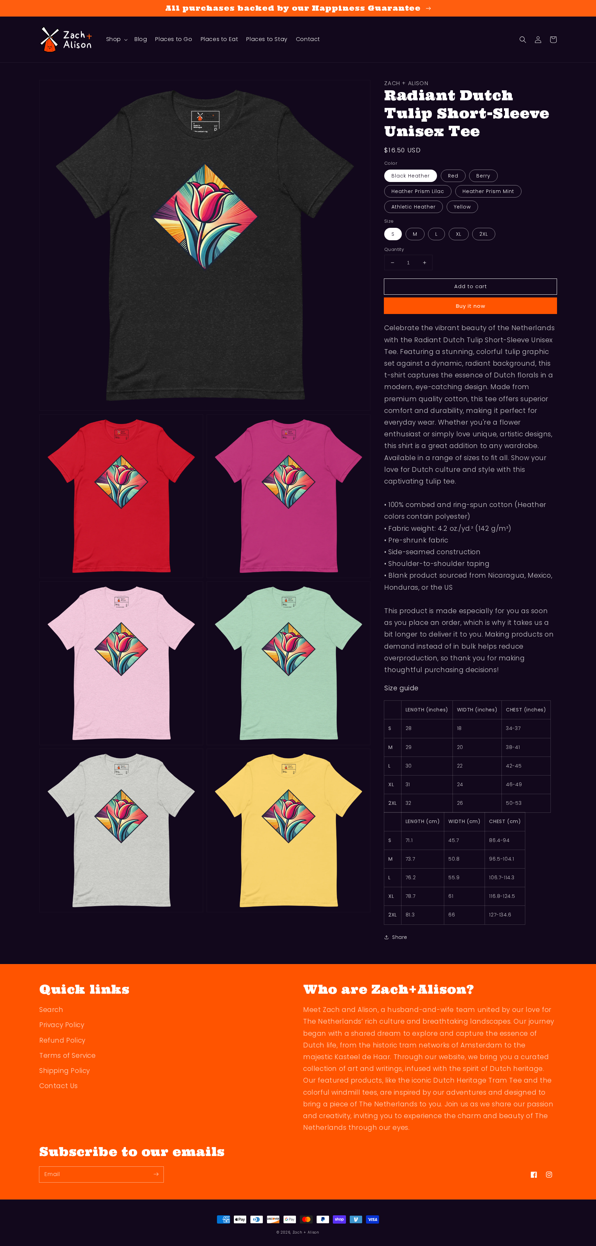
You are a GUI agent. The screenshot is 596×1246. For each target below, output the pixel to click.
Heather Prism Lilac (417, 191)
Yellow (462, 206)
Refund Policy (62, 1040)
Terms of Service (67, 1055)
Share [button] (399, 937)
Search (51, 1009)
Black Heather (410, 175)
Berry (483, 175)
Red (453, 175)
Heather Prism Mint (488, 191)
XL (458, 234)
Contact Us (58, 1086)
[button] (522, 39)
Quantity (394, 249)
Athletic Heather (413, 206)
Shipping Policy (64, 1070)
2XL (483, 234)
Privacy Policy (61, 1025)
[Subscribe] (155, 1174)
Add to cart (470, 286)
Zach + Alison (305, 1232)
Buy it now (470, 306)
